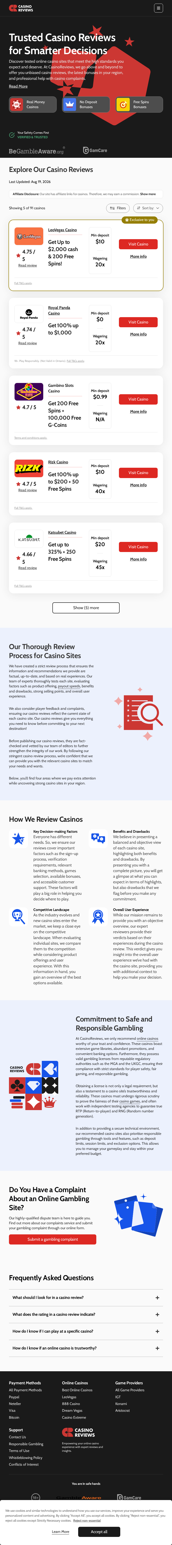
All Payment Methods (25, 1390)
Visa (12, 1410)
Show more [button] (148, 194)
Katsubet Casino (62, 532)
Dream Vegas (72, 1410)
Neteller (15, 1404)
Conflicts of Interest (24, 1464)
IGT (118, 1397)
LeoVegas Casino (62, 229)
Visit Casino (138, 244)
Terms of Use (19, 1451)
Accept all (99, 1531)
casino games (129, 1101)
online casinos (147, 1038)
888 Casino (71, 1404)
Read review (27, 265)
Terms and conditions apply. (30, 437)
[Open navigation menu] (158, 8)
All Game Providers (129, 1390)
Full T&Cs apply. (23, 508)
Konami (121, 1404)
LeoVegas (69, 1397)
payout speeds (69, 686)
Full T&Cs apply (23, 283)
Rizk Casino (58, 462)
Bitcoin (14, 1417)
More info (138, 256)
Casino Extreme (74, 1417)
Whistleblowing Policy (25, 1458)
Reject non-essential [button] (87, 1520)
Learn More (60, 1531)
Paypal (14, 1397)
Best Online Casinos (77, 1390)
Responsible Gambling (26, 1444)
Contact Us (17, 1437)
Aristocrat (122, 1410)
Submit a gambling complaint (53, 1239)
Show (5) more (86, 607)
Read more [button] (18, 86)
